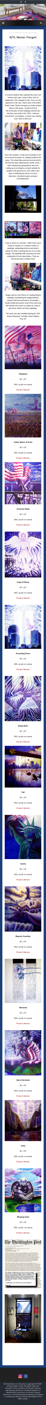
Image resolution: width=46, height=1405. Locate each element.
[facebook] (25, 2)
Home (11, 32)
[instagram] (21, 2)
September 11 (19, 32)
